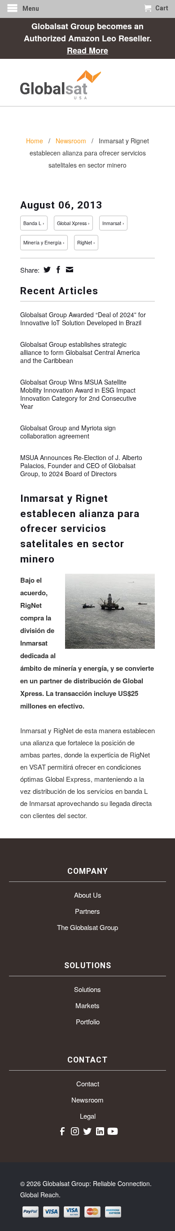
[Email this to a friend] (68, 269)
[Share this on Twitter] (46, 269)
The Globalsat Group (87, 927)
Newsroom (87, 1099)
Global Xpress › (73, 223)
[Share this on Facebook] (57, 269)
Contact (87, 1083)
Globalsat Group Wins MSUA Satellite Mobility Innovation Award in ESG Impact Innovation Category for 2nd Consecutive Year (78, 394)
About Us (87, 894)
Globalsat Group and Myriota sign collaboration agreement (68, 432)
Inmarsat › (113, 223)
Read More (87, 50)
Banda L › (33, 223)
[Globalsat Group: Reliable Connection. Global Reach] (87, 82)
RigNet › (86, 242)
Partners (87, 911)
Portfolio (88, 1021)
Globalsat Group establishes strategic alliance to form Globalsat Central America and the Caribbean (80, 352)
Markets (87, 1005)
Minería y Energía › (44, 242)
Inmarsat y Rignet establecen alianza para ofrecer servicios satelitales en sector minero (80, 528)
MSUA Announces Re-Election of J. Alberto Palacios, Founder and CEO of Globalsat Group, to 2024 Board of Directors (81, 465)
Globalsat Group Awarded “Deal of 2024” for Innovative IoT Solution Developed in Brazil (83, 318)
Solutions (87, 989)
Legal (88, 1115)
